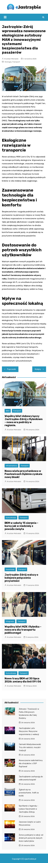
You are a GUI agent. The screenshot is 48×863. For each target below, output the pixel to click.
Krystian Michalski (11, 59)
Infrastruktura (11, 466)
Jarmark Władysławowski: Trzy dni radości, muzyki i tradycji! (30, 747)
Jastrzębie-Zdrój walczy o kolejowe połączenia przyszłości (21, 577)
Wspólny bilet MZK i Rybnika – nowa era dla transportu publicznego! (23, 629)
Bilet (7, 411)
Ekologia (8, 62)
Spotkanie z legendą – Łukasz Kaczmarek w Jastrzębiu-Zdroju (28, 809)
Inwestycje (10, 569)
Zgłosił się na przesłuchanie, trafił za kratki (29, 792)
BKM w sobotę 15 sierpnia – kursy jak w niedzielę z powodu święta (21, 526)
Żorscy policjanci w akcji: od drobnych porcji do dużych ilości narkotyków (31, 838)
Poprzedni (11, 369)
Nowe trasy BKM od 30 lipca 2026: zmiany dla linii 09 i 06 (23, 680)
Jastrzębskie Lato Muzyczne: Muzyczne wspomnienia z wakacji (29, 731)
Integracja (10, 621)
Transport (16, 62)
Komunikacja (11, 518)
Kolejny (38, 369)
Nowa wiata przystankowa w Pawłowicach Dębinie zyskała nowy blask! (23, 474)
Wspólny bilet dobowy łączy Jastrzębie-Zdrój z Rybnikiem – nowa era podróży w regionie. (24, 421)
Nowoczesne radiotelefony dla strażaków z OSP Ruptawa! (31, 763)
